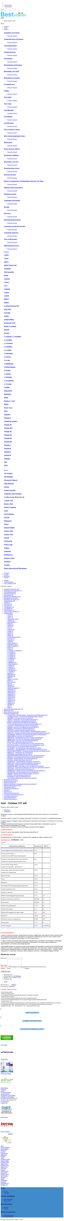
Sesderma (7, 561)
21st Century (8, 473)
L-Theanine (8, 377)
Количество (4, 984)
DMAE (6, 302)
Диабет (6, 91)
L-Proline (7, 370)
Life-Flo (6, 517)
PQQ (6, 411)
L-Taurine (7, 374)
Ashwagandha (9, 272)
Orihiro (6, 548)
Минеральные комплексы (13, 187)
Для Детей (7, 97)
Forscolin (7, 313)
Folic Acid (7, 309)
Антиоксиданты (10, 52)
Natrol (6, 524)
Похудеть (7, 213)
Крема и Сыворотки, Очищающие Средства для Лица (23, 181)
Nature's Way (8, 534)
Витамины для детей (11, 71)
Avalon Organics (10, 490)
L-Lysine (7, 360)
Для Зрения (8, 116)
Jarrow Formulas (10, 507)
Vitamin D (7, 448)
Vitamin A (7, 418)
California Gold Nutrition (13, 494)
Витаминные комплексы (13, 65)
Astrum (6, 487)
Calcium (7, 279)
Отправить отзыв (5, 971)
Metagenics (8, 521)
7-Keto (6, 258)
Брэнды (6, 1207)
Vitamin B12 (8, 428)
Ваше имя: (4, 958)
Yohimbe (7, 458)
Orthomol (7, 551)
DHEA (6, 299)
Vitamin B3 (8, 435)
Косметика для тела (11, 162)
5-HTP (6, 255)
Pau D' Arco (8, 408)
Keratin (6, 333)
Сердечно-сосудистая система (14, 226)
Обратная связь (8, 1199)
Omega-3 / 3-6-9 (9, 401)
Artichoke (7, 268)
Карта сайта (7, 1201)
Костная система (10, 174)
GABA (6, 316)
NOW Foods (8, 544)
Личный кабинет (9, 1215)
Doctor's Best (8, 504)
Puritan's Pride (9, 558)
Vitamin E (7, 452)
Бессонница (8, 58)
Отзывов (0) (7, 811)
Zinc (5, 462)
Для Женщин (9, 110)
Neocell (6, 538)
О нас (5, 1191)
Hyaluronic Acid (9, 323)
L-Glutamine (8, 353)
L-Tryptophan (9, 380)
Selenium (7, 414)
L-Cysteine (7, 350)
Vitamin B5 (8, 438)
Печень (6, 207)
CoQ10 (6, 296)
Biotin (6, 275)
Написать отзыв (11, 989)
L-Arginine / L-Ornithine (12, 336)
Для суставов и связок (12, 129)
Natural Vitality (9, 527)
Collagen (7, 289)
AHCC (6, 262)
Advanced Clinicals (10, 480)
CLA (5, 285)
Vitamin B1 (8, 425)
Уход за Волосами (10, 239)
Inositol (6, 330)
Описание (7, 810)
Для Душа (7, 104)
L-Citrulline (8, 347)
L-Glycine (7, 357)
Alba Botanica (9, 483)
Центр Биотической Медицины (15, 568)
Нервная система (10, 194)
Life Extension (9, 514)
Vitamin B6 (8, 441)
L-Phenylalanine (9, 367)
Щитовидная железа (11, 245)
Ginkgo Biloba (9, 319)
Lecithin (7, 387)
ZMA (6, 465)
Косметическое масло (11, 168)
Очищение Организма (12, 200)
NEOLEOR (8, 541)
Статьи (6, 1208)
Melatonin (7, 394)
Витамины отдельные (12, 78)
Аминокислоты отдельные (13, 39)
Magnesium (8, 391)
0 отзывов (3, 989)
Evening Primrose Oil (11, 306)
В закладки (4, 986)
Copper (6, 292)
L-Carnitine (8, 340)
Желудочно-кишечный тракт (14, 136)
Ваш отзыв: (4, 965)
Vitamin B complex (10, 421)
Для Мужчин (9, 123)
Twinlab (7, 565)
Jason (6, 511)
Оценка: (3, 968)
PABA (6, 404)
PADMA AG (8, 555)
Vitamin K (7, 455)
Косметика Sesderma (11, 155)
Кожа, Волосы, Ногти (12, 149)
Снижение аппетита (11, 233)
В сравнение (10, 986)
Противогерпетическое (12, 220)
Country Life (8, 500)
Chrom (6, 282)
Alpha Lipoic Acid (10, 265)
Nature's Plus (8, 531)
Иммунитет (8, 142)
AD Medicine (8, 477)
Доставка (6, 1193)
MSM (6, 397)
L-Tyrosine (8, 384)
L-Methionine (8, 364)
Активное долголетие (12, 33)
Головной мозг (9, 84)
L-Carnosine (8, 343)
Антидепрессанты (10, 45)
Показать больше (12, 36)
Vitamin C (7, 445)
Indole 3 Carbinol (10, 326)
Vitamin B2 (8, 431)
